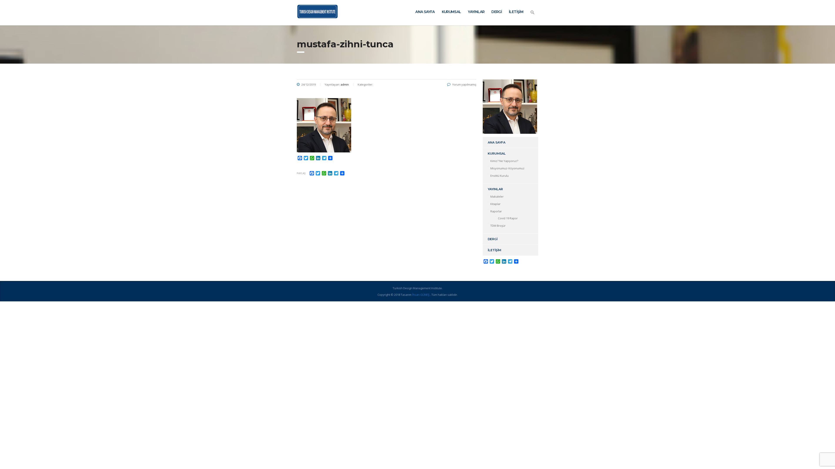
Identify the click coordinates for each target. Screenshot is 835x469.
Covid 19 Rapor (508, 218)
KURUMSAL (451, 12)
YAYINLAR (476, 12)
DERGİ (496, 12)
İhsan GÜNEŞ (421, 295)
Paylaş (301, 173)
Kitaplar (495, 204)
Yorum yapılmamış (464, 84)
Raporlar (496, 211)
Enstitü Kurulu (499, 176)
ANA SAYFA (425, 12)
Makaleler (497, 196)
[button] (532, 12)
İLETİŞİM (516, 12)
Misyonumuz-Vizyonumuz (507, 168)
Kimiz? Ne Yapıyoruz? (504, 161)
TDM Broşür (498, 226)
